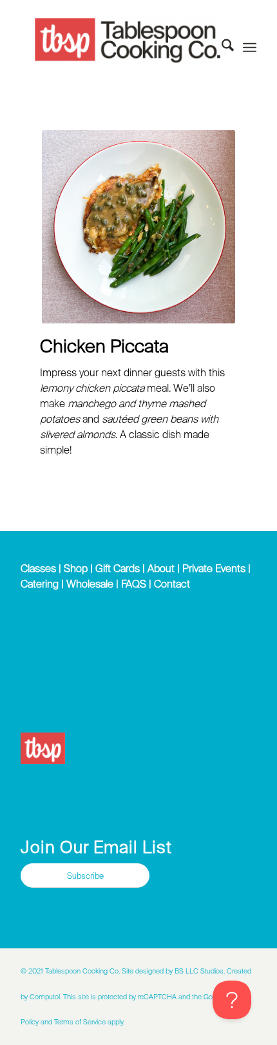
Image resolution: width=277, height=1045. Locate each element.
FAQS (133, 584)
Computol (45, 997)
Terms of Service (80, 1022)
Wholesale (89, 584)
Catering (40, 584)
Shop (76, 568)
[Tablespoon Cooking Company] (127, 40)
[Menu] (249, 47)
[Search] (221, 48)
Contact (172, 584)
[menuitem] (221, 48)
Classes (38, 568)
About (161, 568)
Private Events (213, 568)
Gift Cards (117, 568)
